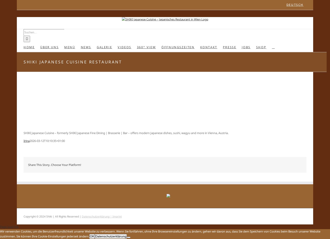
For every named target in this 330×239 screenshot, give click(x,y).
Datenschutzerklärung (110, 236)
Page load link (9, 227)
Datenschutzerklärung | (97, 216)
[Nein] (128, 237)
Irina (27, 141)
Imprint (117, 216)
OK (92, 236)
